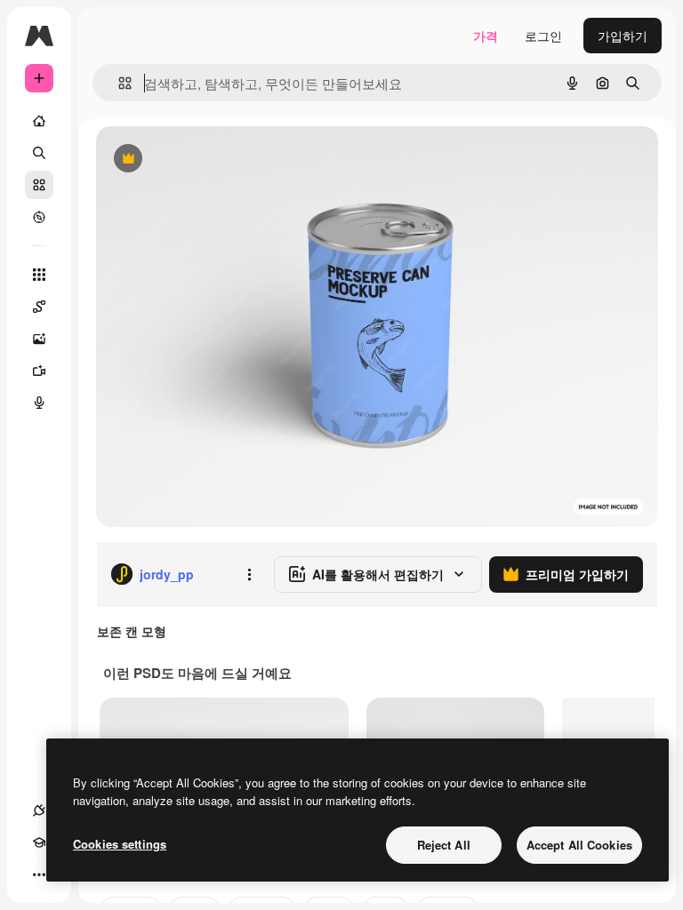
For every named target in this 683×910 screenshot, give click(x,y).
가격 (485, 35)
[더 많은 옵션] (249, 574)
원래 (198, 159)
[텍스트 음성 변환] (39, 402)
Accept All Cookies (579, 844)
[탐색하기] (39, 217)
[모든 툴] (39, 274)
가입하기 (622, 35)
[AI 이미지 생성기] (39, 338)
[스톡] (39, 185)
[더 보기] (39, 874)
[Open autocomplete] (117, 83)
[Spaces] (39, 306)
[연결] (39, 810)
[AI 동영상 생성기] (39, 370)
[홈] (39, 121)
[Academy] (39, 842)
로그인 (543, 35)
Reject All (443, 844)
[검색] (39, 153)
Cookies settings (119, 843)
